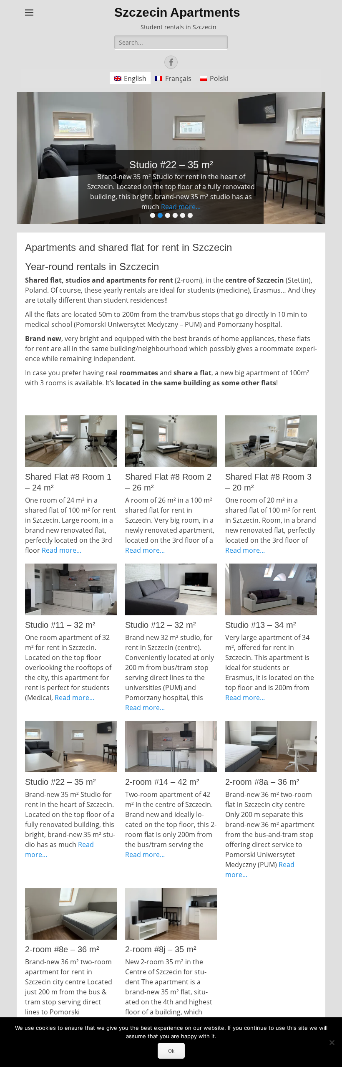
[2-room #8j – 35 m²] (171, 914)
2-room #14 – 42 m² (162, 781)
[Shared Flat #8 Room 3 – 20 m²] (271, 441)
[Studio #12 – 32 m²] (171, 589)
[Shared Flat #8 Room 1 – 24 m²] (71, 441)
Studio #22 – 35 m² (60, 781)
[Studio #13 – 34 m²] (271, 589)
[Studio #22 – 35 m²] (71, 747)
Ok (171, 1050)
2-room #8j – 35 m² (160, 949)
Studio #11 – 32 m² (60, 625)
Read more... (181, 206)
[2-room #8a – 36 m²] (271, 747)
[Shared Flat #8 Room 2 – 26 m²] (171, 441)
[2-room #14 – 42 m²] (171, 747)
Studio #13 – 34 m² (260, 625)
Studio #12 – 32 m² (160, 625)
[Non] (331, 1042)
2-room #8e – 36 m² (62, 949)
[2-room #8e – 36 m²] (71, 914)
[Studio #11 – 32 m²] (71, 589)
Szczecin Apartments (177, 12)
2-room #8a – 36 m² (262, 781)
